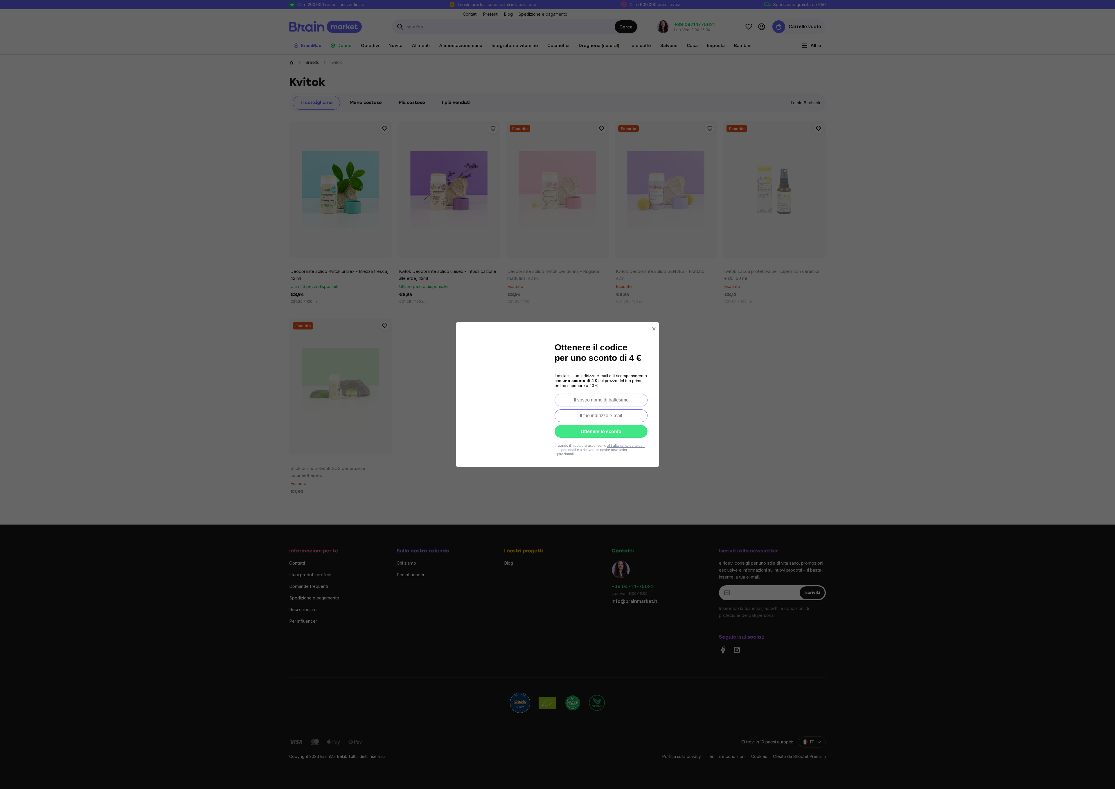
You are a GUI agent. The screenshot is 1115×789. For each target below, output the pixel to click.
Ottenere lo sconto (601, 431)
